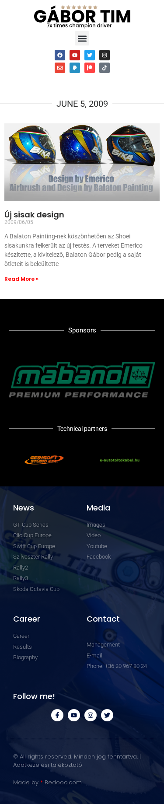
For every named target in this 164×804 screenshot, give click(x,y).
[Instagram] (104, 55)
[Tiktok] (104, 68)
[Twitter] (89, 55)
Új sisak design (34, 214)
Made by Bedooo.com (47, 782)
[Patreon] (89, 68)
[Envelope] (60, 68)
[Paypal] (75, 68)
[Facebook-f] (57, 715)
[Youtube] (75, 55)
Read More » (21, 279)
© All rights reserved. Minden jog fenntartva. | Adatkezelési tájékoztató (77, 760)
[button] (82, 38)
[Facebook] (60, 55)
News (23, 507)
